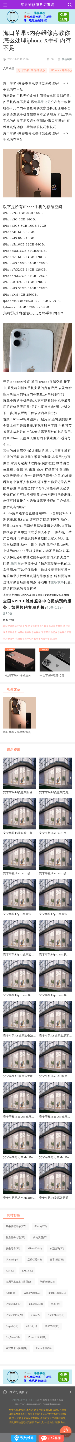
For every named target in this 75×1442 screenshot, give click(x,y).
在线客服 (54, 1438)
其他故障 (67, 59)
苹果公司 (44, 102)
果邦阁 (16, 563)
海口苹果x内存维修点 (31, 70)
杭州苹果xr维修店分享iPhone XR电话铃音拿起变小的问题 (20, 675)
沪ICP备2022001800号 (23, 1400)
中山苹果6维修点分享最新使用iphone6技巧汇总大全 (54, 675)
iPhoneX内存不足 (62, 70)
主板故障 (57, 582)
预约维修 (27, 1438)
